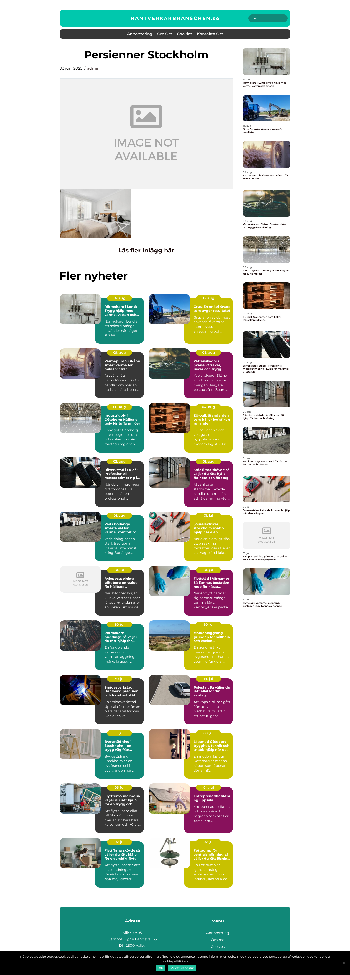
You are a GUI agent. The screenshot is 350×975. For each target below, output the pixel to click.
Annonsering (139, 34)
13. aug (208, 298)
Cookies (184, 34)
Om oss (164, 34)
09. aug (119, 352)
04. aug (208, 407)
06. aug (119, 407)
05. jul (120, 787)
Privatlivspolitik (182, 968)
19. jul (208, 679)
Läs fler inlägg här (146, 250)
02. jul (120, 842)
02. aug (119, 461)
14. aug (119, 298)
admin (93, 68)
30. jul (120, 624)
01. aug (209, 461)
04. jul (208, 787)
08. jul (208, 733)
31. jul (208, 515)
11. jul (119, 733)
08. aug (208, 352)
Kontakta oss (210, 34)
